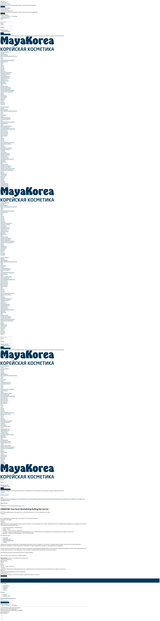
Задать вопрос (4, 582)
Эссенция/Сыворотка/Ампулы (7, 128)
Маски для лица (4, 133)
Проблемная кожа (4, 78)
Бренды (2, 172)
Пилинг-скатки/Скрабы (6, 126)
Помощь (2, 592)
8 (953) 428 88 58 (4, 183)
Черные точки (3, 79)
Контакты (2, 182)
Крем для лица (4, 61)
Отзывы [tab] (5, 542)
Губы (1, 113)
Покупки (5, 594)
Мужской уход (3, 135)
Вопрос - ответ (6, 596)
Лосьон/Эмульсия (4, 127)
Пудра (2, 116)
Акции (2, 171)
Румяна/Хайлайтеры (5, 117)
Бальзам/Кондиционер (6, 72)
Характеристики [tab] (7, 539)
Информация (3, 174)
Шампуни (2, 71)
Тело (1, 64)
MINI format (3, 83)
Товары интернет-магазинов (7, 90)
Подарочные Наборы (5, 87)
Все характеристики (5, 535)
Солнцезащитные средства (7, 159)
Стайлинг (2, 150)
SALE (1, 85)
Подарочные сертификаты (6, 91)
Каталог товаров (4, 107)
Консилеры (3, 115)
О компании (3, 97)
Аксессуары (3, 75)
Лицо (1, 58)
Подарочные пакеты (5, 89)
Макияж (2, 53)
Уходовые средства (5, 74)
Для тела (2, 68)
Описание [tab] (5, 538)
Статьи (2, 101)
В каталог (2, 6)
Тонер (1, 63)
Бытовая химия (4, 86)
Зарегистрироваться (5, 34)
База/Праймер (4, 54)
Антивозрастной (4, 80)
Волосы (2, 69)
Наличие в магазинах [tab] (8, 540)
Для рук (2, 65)
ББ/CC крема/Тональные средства (8, 56)
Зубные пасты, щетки (5, 144)
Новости (2, 100)
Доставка (2, 181)
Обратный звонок (4, 602)
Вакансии (2, 98)
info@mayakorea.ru (5, 17)
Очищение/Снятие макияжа (7, 60)
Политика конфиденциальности (8, 598)
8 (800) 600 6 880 (4, 185)
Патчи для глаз (4, 131)
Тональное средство (5, 119)
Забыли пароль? (4, 30)
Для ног (2, 67)
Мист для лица (4, 134)
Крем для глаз (3, 130)
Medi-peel (2, 82)
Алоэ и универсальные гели (7, 142)
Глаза (1, 57)
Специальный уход (5, 76)
